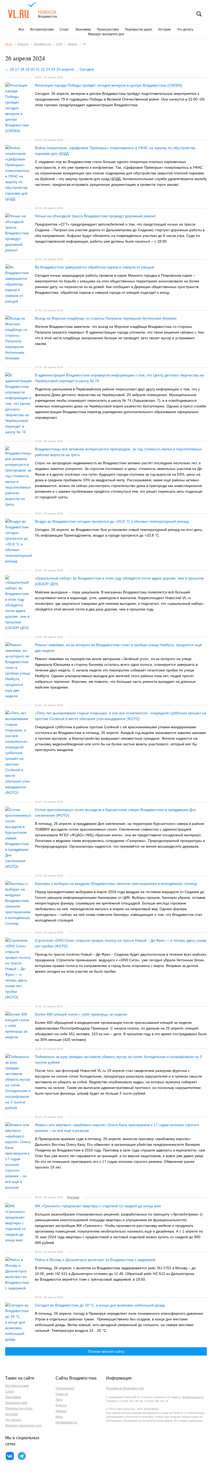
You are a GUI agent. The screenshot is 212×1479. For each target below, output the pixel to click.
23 (48, 69)
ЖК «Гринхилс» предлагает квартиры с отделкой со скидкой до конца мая (98, 1206)
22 (43, 69)
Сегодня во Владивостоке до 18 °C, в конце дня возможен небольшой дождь (100, 1305)
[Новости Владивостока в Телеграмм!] (21, 1456)
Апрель (72, 43)
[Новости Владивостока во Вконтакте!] (9, 1456)
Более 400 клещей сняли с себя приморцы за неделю (81, 1014)
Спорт (64, 29)
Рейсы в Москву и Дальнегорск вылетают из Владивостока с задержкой (95, 1260)
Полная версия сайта (106, 1351)
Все (21, 29)
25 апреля (65, 69)
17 (17, 69)
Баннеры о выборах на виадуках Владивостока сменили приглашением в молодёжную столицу (116, 883)
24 (53, 69)
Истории (164, 29)
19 (27, 69)
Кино (59, 1417)
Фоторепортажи (42, 29)
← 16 (9, 69)
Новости (47, 12)
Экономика (83, 29)
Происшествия (108, 29)
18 (22, 69)
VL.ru (23, 10)
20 (33, 69)
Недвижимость (66, 1422)
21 (38, 69)
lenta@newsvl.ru (193, 1397)
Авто (59, 1399)
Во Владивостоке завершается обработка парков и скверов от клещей (94, 267)
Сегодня (87, 69)
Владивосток (42, 43)
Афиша (61, 1411)
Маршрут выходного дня (106, 34)
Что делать (185, 29)
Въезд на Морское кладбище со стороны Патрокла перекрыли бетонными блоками (106, 318)
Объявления (65, 1388)
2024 (59, 43)
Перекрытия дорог (138, 29)
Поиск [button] (199, 14)
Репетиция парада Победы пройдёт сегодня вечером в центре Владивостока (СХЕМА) (108, 85)
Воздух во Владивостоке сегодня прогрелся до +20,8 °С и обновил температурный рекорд (112, 521)
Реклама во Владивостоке (125, 1388)
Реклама (73, 1197)
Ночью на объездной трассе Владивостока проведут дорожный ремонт (95, 216)
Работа (61, 1405)
